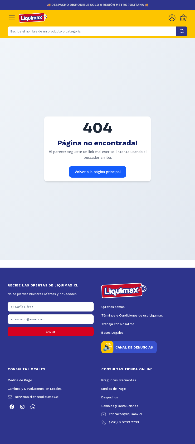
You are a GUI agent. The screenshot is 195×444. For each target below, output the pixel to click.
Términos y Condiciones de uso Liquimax (132, 315)
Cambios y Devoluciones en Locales (35, 388)
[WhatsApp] (33, 406)
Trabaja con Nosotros (117, 324)
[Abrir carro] (183, 18)
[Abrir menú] (12, 18)
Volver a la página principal (98, 171)
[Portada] (33, 18)
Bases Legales (112, 332)
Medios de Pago (20, 380)
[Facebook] (12, 406)
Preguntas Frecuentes (118, 380)
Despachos (109, 397)
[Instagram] (22, 406)
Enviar (50, 331)
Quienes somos (113, 307)
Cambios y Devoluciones (119, 406)
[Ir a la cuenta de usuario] (172, 18)
